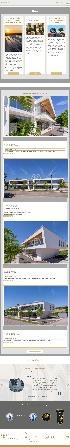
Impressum (36, 446)
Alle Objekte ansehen (35, 351)
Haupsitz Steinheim (26, 446)
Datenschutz (45, 446)
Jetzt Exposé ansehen (8, 153)
